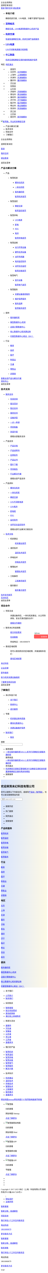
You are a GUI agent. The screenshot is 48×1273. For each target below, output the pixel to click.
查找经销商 (10, 1013)
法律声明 (9, 1202)
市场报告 (14, 469)
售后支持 (14, 408)
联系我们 (9, 998)
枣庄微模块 (22, 106)
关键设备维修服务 (22, 294)
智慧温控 (9, 1055)
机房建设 (9, 1078)
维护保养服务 (20, 299)
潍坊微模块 (22, 97)
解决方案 (9, 1069)
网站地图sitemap (7, 1100)
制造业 (13, 360)
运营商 (13, 374)
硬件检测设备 (20, 252)
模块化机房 (19, 183)
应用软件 (14, 455)
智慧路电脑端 (30, 1100)
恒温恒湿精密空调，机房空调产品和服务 (22, 39)
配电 (17, 225)
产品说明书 (15, 451)
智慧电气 (9, 1063)
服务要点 (9, 1092)
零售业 (13, 369)
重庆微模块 (22, 80)
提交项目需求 (11, 1011)
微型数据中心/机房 (18, 322)
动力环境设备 (20, 247)
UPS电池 (13, 507)
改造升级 (14, 432)
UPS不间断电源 (16, 502)
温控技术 (9, 1081)
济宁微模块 (22, 100)
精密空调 (18, 206)
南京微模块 (22, 117)
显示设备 (18, 280)
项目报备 (14, 427)
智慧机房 (9, 1052)
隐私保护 (9, 1199)
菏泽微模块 (22, 109)
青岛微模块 (22, 94)
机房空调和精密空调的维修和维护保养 (21, 60)
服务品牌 (18, 304)
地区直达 (9, 65)
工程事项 (9, 1089)
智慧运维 (9, 1060)
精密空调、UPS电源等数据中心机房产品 (22, 29)
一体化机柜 (19, 187)
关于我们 (14, 700)
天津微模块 (22, 78)
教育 (12, 346)
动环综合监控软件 (17, 525)
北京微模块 (22, 72)
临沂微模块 (22, 103)
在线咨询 (14, 399)
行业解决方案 (15, 474)
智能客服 (9, 1008)
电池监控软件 (20, 261)
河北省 (13, 83)
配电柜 (13, 511)
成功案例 (14, 709)
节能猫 (39, 1100)
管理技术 (9, 1086)
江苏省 (13, 114)
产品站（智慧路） (36, 792)
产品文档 (14, 446)
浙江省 (13, 111)
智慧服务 (9, 1066)
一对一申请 (15, 422)
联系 (12, 737)
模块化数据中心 (16, 723)
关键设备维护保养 (17, 728)
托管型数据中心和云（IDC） (22, 336)
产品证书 (14, 460)
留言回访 (14, 404)
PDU (17, 229)
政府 (12, 350)
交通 (12, 364)
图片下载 (14, 465)
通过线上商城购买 (13, 1016)
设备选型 (14, 418)
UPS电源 (18, 220)
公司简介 (9, 996)
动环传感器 (19, 257)
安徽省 (13, 86)
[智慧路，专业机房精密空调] (13, 122)
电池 (17, 233)
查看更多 (9, 1042)
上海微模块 (22, 75)
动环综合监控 (20, 266)
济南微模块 (22, 92)
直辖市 (13, 69)
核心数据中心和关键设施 (20, 332)
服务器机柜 (19, 192)
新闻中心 (14, 705)
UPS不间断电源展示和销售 (17, 50)
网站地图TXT (19, 1100)
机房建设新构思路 (17, 719)
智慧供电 (9, 1057)
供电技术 (9, 1084)
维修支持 (14, 413)
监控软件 (14, 520)
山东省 (13, 89)
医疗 (12, 355)
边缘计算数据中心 (17, 327)
